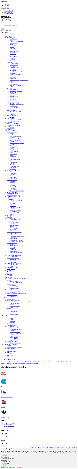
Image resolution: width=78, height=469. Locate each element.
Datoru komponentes (12, 37)
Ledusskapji (13, 173)
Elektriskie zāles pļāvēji (15, 207)
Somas (11, 108)
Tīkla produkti (10, 118)
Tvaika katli (12, 163)
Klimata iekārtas (14, 237)
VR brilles (9, 217)
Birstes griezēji (13, 203)
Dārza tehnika (10, 199)
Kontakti (6, 443)
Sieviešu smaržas (14, 310)
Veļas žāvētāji (13, 189)
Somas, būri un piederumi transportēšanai (17, 293)
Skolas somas (13, 354)
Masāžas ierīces (10, 299)
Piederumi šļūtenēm (14, 211)
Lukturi (11, 334)
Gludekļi (12, 141)
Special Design (9, 361)
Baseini (11, 318)
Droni (8, 323)
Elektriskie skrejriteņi (12, 325)
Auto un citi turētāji (14, 222)
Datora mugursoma (14, 103)
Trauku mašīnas (13, 177)
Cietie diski (12, 40)
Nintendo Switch (14, 96)
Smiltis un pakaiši (14, 296)
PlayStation (12, 97)
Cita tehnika (6, 197)
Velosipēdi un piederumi (12, 341)
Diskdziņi (12, 44)
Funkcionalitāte (6, 461)
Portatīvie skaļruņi (14, 78)
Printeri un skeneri (11, 110)
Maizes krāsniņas (14, 145)
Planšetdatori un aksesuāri (13, 258)
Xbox (11, 100)
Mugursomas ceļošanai (15, 336)
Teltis (11, 340)
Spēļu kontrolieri (14, 89)
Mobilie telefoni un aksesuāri (14, 263)
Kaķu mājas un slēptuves (16, 282)
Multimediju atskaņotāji (12, 193)
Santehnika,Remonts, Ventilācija (14, 232)
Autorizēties (6, 5)
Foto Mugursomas (14, 247)
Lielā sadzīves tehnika (12, 180)
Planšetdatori (13, 260)
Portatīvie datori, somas (12, 102)
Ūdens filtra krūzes (14, 165)
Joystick (12, 95)
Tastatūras (12, 82)
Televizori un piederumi (12, 192)
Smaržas (9, 308)
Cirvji (11, 204)
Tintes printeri (13, 114)
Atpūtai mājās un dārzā (12, 317)
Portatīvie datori (13, 106)
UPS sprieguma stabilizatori (13, 125)
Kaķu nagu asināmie (15, 286)
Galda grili (12, 137)
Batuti (11, 319)
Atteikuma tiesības (8, 434)
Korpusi (12, 47)
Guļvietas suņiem (14, 281)
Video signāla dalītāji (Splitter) (14, 196)
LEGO (8, 349)
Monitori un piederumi (15, 74)
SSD (11, 55)
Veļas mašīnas (13, 188)
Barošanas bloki (13, 39)
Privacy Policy (4, 466)
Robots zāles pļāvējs (15, 212)
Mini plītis (12, 149)
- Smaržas (8, 363)
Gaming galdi (13, 92)
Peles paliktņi (13, 77)
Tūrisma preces (10, 326)
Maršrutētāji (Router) (15, 121)
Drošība (4, 464)
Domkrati (12, 226)
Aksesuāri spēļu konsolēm (16, 91)
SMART (9, 270)
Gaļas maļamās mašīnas (15, 136)
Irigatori (12, 304)
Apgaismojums (13, 233)
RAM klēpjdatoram (14, 107)
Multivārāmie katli (14, 151)
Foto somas (12, 248)
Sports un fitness (11, 312)
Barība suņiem (13, 292)
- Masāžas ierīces (63, 361)
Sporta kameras (13, 251)
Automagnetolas (14, 225)
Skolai (8, 352)
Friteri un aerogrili (14, 134)
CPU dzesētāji (13, 43)
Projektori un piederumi (12, 115)
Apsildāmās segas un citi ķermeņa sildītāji (20, 301)
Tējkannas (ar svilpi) (15, 159)
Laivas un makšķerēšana (15, 333)
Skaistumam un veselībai (10, 297)
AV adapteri (13, 66)
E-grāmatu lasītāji (14, 256)
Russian (11, 12)
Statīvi (11, 254)
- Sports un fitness (16, 363)
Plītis (11, 184)
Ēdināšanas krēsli (11, 348)
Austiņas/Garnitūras (14, 63)
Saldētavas (12, 185)
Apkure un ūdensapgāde (15, 234)
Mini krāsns (12, 182)
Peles (11, 76)
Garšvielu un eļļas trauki (15, 140)
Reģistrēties (6, 4)
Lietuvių (11, 13)
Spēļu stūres (13, 99)
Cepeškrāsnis (13, 171)
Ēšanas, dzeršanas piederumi (16, 329)
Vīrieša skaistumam (14, 307)
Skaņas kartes (13, 54)
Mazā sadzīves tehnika (12, 132)
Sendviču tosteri (13, 155)
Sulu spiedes (13, 156)
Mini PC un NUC (11, 129)
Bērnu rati (9, 345)
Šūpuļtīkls (12, 322)
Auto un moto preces (12, 218)
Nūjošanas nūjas (14, 337)
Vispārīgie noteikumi (9, 426)
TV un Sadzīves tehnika (9, 130)
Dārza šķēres (13, 206)
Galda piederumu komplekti (16, 139)
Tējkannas (12, 158)
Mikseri (11, 148)
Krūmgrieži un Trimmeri (15, 210)
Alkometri (12, 221)
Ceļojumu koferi (14, 327)
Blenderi (12, 133)
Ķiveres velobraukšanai (15, 343)
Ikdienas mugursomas (15, 332)
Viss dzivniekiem (8, 277)
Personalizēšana (6, 463)
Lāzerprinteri (13, 113)
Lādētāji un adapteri (14, 265)
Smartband (9, 215)
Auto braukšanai (14, 65)
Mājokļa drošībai (14, 238)
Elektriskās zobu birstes (15, 303)
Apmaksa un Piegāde (9, 423)
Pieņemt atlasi (12, 467)
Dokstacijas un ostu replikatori (17, 104)
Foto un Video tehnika (12, 243)
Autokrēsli (12, 223)
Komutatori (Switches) (15, 119)
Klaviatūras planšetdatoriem (16, 71)
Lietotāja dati (5, 457)
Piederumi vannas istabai (16, 240)
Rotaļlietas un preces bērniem (11, 344)
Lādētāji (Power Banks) (12, 267)
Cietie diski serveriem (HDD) (17, 41)
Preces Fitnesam (14, 314)
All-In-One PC (10, 128)
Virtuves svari (13, 167)
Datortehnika (7, 36)
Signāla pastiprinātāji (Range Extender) (19, 80)
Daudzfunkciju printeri (15, 111)
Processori (12, 52)
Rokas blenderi (13, 154)
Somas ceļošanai (14, 338)
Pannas (11, 152)
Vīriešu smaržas (13, 311)
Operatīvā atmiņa (14, 50)
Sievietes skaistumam (15, 306)
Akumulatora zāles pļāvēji (16, 200)
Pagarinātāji (9, 275)
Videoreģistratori (11, 269)
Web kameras (13, 86)
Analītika (4, 460)
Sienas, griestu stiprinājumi (13, 195)
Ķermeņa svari (13, 144)
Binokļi (11, 244)
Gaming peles (13, 70)
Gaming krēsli (13, 93)
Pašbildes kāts (13, 249)
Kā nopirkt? (6, 433)
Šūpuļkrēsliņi (10, 355)
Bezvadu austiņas (14, 67)
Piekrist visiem (4, 467)
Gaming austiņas (14, 69)
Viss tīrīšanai (13, 169)
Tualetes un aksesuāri (12, 295)
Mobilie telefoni (13, 266)
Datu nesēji (12, 60)
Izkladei (5, 315)
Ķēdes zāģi (12, 208)
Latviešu (11, 11)
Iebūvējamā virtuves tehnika (13, 170)
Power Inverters (13, 229)
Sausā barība (10, 289)
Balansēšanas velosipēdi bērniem (14, 347)
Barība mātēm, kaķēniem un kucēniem (19, 291)
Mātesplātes (12, 48)
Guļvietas (9, 280)
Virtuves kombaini (14, 166)
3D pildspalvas (10, 271)
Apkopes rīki (10, 122)
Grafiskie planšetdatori (15, 259)
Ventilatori (12, 58)
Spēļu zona (9, 88)
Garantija (6, 436)
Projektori (12, 117)
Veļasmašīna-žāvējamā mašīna (17, 191)
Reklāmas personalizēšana (8, 458)
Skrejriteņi (9, 274)
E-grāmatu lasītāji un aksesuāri (14, 255)
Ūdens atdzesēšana (14, 56)
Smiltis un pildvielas (14, 288)
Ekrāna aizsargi (10, 126)
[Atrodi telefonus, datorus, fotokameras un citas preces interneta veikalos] (59, 447)
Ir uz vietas (6, 34)
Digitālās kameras (14, 245)
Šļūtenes (12, 214)
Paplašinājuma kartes (15, 51)
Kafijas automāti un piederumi (17, 143)
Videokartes (12, 59)
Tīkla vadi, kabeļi (14, 84)
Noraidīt (19, 467)
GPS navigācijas (14, 228)
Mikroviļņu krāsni (14, 147)
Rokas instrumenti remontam (17, 241)
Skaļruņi (12, 81)
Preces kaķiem (10, 284)
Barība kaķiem (13, 285)
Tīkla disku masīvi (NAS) (13, 123)
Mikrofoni (12, 73)
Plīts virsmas (13, 175)
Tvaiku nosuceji (13, 178)
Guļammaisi (13, 330)
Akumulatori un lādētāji (15, 219)
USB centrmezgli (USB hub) (17, 85)
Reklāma (4, 455)
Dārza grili (12, 321)
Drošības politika (8, 424)
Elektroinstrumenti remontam (17, 236)
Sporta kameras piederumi (16, 252)
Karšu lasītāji (13, 45)
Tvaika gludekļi (13, 162)
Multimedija (9, 62)
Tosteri (11, 160)
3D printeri (9, 273)
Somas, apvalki (13, 262)
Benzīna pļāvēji (13, 202)
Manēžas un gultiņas (12, 351)
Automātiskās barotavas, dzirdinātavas (16, 278)
